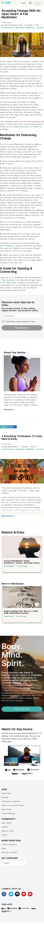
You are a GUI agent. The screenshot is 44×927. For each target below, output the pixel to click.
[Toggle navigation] (2, 2)
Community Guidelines (11, 801)
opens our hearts (31, 127)
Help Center (7, 823)
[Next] (37, 554)
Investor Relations (9, 844)
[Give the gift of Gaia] (30, 3)
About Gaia (6, 793)
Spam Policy (7, 809)
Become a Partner (9, 852)
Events (4, 835)
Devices (5, 797)
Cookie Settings (8, 813)
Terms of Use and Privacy (13, 805)
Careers (5, 827)
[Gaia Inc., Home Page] (7, 2)
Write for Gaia (7, 831)
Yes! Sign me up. (22, 328)
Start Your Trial (22, 709)
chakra (38, 195)
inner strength (6, 246)
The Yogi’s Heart (9, 283)
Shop (4, 848)
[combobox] (14, 863)
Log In (38, 3)
